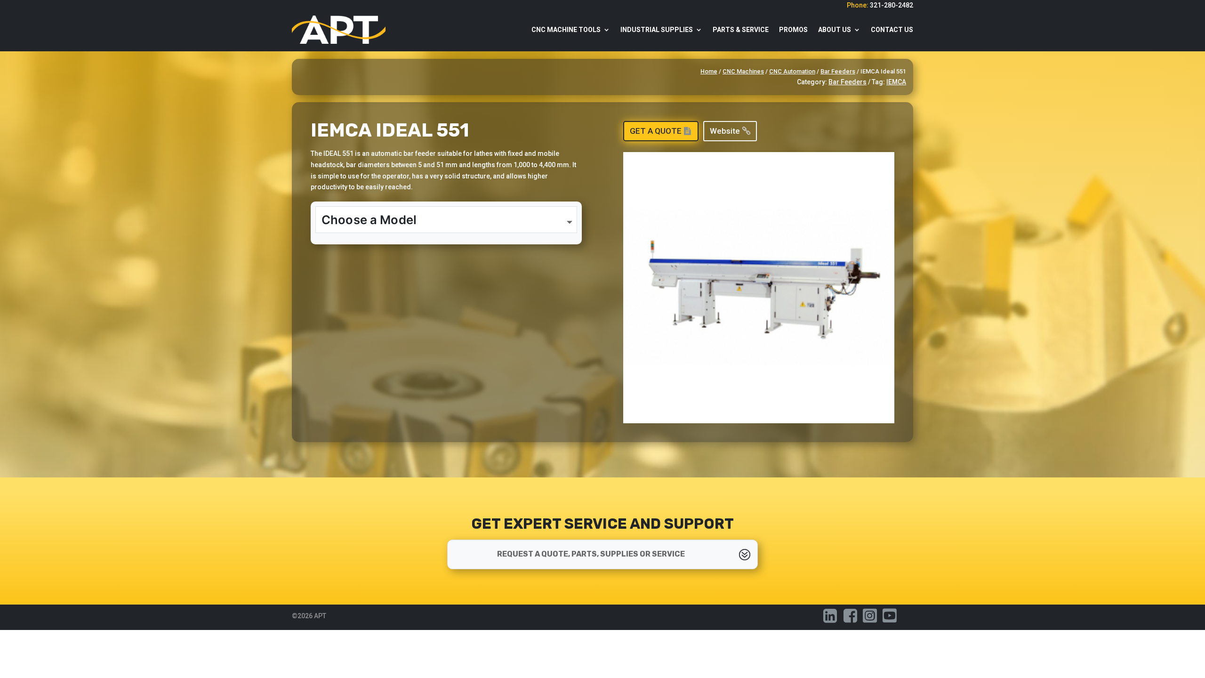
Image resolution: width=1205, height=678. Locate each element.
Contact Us (892, 29)
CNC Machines (743, 71)
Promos (793, 29)
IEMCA (896, 82)
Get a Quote (656, 131)
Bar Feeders (837, 71)
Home (708, 71)
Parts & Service (741, 29)
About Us (834, 29)
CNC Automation (792, 71)
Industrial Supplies (656, 29)
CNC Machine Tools (566, 29)
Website (725, 131)
